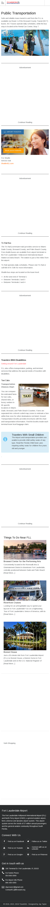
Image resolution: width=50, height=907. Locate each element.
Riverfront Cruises (12, 603)
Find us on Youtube (15, 848)
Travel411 (23, 904)
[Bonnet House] (25, 649)
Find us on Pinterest (39, 855)
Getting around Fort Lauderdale (13, 364)
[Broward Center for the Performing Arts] (25, 559)
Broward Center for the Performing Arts (22, 561)
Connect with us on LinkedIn (39, 848)
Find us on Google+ (15, 855)
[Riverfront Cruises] (25, 600)
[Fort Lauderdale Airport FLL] (13, 2)
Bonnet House (10, 652)
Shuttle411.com (7, 163)
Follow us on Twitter (39, 841)
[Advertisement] (25, 97)
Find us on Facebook (16, 841)
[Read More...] (9, 573)
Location (47, 2)
